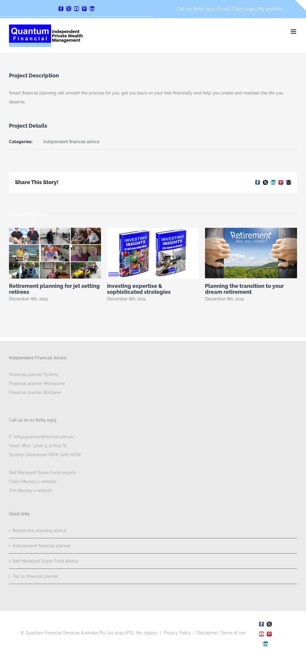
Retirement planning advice (39, 530)
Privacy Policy (177, 632)
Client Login (243, 9)
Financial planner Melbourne (37, 383)
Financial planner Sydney (34, 374)
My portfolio (270, 9)
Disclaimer (207, 632)
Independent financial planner (42, 545)
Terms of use (233, 632)
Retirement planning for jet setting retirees (54, 289)
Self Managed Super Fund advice (45, 561)
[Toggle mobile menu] (294, 31)
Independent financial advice (71, 141)
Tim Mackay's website (30, 490)
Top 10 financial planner (36, 576)
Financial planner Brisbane (35, 392)
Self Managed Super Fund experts (42, 472)
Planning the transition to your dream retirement (244, 289)
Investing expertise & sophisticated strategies (139, 289)
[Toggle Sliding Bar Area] (300, 5)
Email (224, 9)
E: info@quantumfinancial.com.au (41, 436)
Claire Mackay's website (32, 481)
